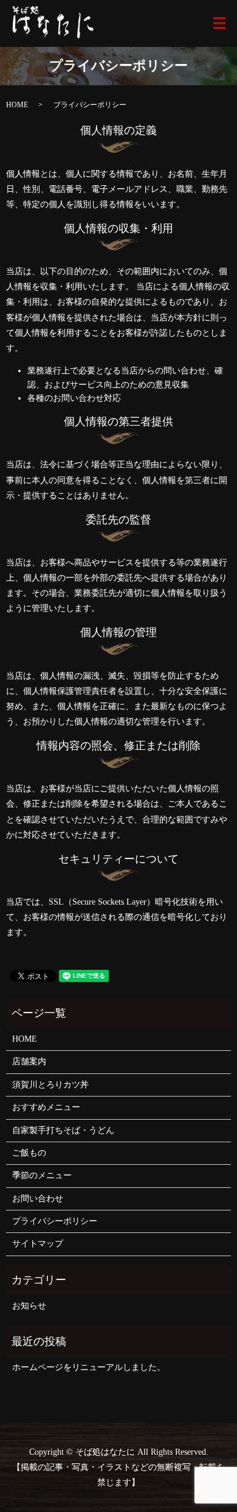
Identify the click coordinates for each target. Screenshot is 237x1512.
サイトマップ (37, 1243)
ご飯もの (29, 1152)
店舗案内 (29, 1061)
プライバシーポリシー (54, 1221)
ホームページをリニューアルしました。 (88, 1367)
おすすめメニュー (46, 1107)
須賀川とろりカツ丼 (50, 1084)
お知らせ (29, 1305)
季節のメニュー (42, 1175)
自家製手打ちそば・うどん (63, 1130)
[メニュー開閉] (219, 23)
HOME (17, 105)
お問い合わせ (37, 1198)
